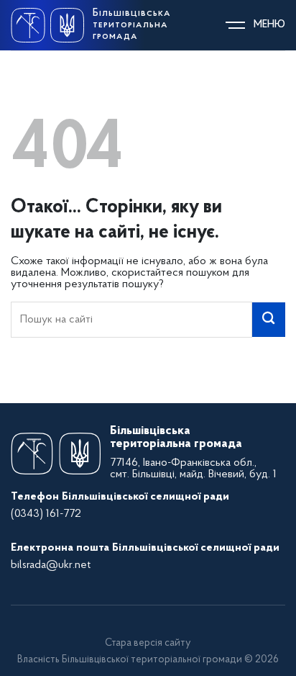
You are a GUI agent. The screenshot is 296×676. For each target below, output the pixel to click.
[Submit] (268, 319)
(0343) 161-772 (46, 514)
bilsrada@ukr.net (51, 565)
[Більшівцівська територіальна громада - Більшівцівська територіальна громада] (47, 25)
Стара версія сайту (148, 643)
